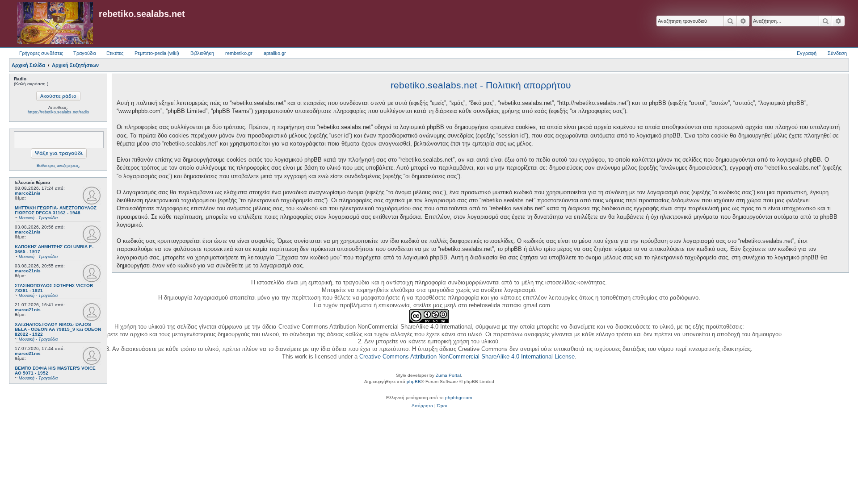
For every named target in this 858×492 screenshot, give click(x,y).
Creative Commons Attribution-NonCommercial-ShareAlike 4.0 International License (467, 356)
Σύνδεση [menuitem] (837, 53)
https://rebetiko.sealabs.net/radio (58, 112)
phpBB (414, 381)
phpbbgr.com (458, 397)
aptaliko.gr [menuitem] (275, 53)
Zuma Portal (448, 375)
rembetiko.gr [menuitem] (238, 53)
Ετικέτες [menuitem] (114, 53)
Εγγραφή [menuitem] (806, 53)
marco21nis (28, 193)
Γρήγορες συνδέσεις (41, 53)
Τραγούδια (84, 53)
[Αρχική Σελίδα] (55, 23)
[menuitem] (422, 406)
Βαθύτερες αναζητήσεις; (58, 165)
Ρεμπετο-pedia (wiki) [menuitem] (157, 53)
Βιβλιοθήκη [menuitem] (202, 53)
